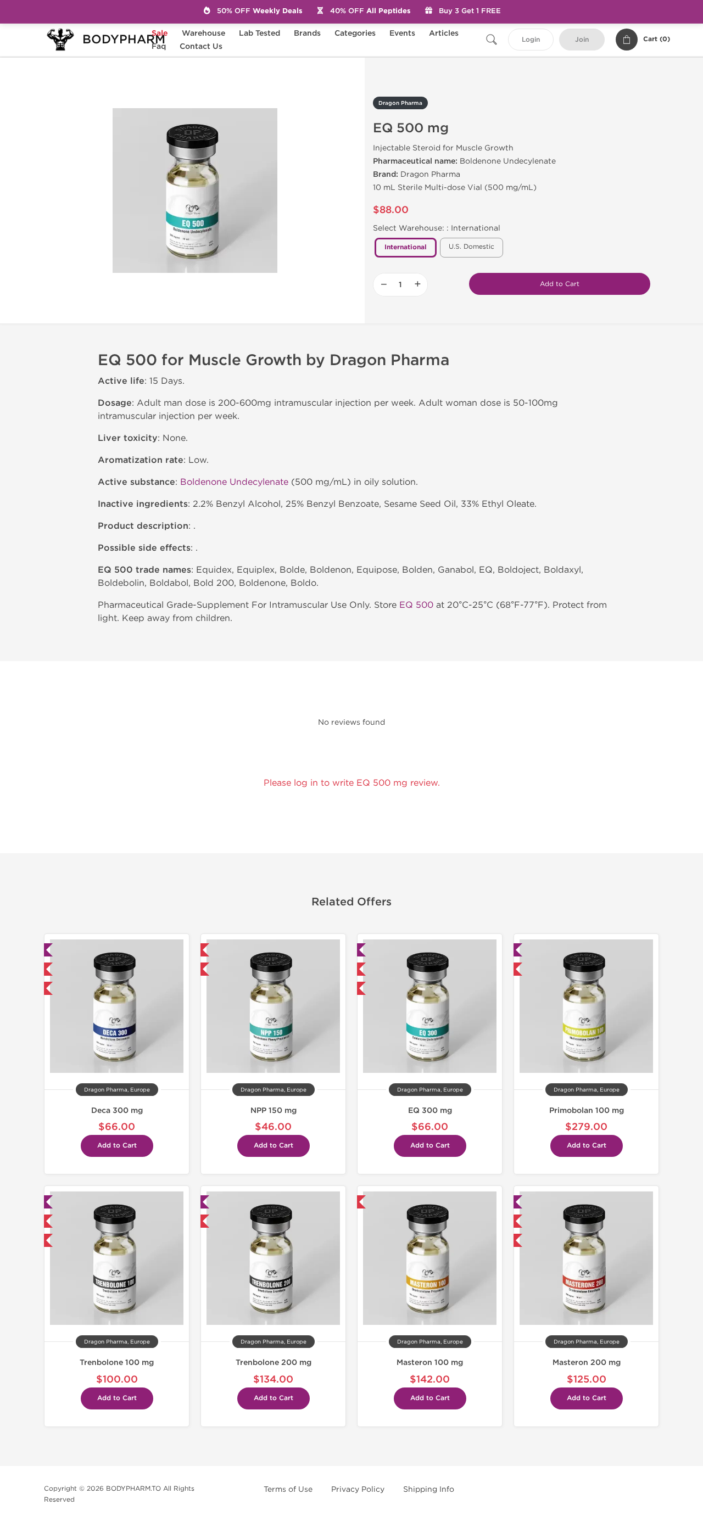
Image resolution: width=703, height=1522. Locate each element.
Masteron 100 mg (430, 1362)
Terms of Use (288, 1489)
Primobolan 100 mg (586, 1110)
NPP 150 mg (273, 1110)
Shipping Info (428, 1489)
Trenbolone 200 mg (273, 1362)
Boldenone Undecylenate (234, 482)
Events (402, 33)
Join (582, 40)
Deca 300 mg (117, 1110)
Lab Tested (259, 33)
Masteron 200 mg (587, 1362)
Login (531, 40)
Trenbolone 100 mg (117, 1362)
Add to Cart (559, 284)
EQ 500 (416, 605)
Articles (444, 33)
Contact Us (201, 46)
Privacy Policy (357, 1489)
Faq (159, 46)
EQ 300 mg (430, 1110)
